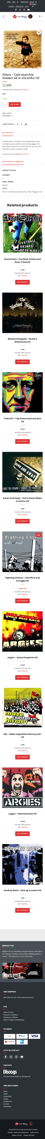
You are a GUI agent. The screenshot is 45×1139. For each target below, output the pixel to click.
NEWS (9, 2)
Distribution (7, 1101)
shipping (25, 90)
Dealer (5, 1099)
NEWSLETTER (20, 6)
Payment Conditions (10, 1015)
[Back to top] (22, 935)
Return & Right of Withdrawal (13, 1020)
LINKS (26, 6)
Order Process (8, 1012)
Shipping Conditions (10, 1017)
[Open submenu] (17, 1)
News (5, 1091)
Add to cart (14, 104)
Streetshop (7, 1096)
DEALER (32, 2)
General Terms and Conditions (18, 1132)
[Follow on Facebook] (16, 10)
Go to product (22, 282)
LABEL (14, 2)
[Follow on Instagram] (24, 10)
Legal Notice (34, 1132)
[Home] (22, 16)
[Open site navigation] (6, 16)
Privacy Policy (17, 1135)
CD (12, 116)
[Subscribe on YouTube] (28, 10)
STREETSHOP (24, 2)
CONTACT (11, 6)
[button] (39, 32)
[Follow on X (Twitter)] (20, 10)
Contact (6, 1104)
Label (5, 1094)
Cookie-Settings (28, 1135)
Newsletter (7, 1106)
